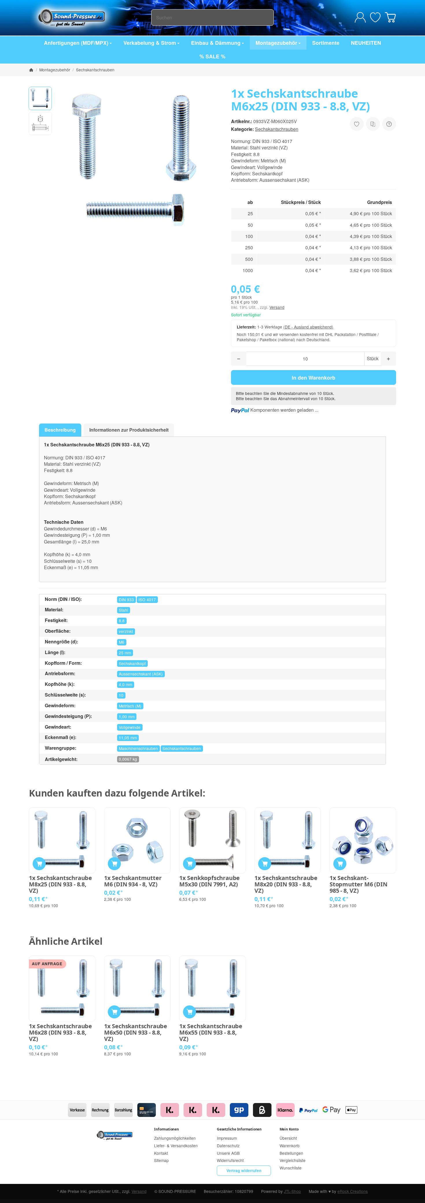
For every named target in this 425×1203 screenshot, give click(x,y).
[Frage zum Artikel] (389, 124)
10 (121, 695)
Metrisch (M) (130, 706)
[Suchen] (266, 17)
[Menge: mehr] (388, 359)
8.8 (122, 620)
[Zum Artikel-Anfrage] (375, 17)
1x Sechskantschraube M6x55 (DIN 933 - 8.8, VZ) (210, 1032)
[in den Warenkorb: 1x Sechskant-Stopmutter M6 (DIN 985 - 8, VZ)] (339, 863)
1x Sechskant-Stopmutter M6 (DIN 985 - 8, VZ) (358, 884)
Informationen (166, 1129)
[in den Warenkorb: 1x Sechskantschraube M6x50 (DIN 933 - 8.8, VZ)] (114, 1011)
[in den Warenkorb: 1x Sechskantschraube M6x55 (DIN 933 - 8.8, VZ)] (189, 1011)
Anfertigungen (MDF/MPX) (76, 42)
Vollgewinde (130, 727)
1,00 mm (126, 716)
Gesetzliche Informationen (239, 1129)
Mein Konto (289, 1129)
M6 (121, 642)
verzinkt (126, 631)
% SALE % (212, 56)
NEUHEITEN (366, 42)
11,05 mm (128, 737)
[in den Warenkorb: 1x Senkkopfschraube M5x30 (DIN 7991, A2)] (189, 863)
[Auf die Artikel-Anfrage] (357, 124)
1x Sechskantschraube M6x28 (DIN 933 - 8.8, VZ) (60, 1032)
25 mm (125, 653)
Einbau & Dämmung (216, 42)
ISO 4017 (147, 599)
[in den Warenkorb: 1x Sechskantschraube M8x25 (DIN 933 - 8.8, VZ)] (39, 863)
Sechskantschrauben (276, 129)
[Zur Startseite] (90, 17)
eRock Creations (352, 1191)
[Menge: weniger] (238, 359)
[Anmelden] (360, 17)
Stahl (123, 610)
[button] (40, 98)
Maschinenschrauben (138, 748)
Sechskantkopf (132, 663)
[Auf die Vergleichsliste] (373, 124)
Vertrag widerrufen (243, 1170)
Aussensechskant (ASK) (141, 674)
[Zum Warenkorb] (390, 17)
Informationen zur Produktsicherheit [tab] (129, 429)
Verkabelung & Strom (149, 42)
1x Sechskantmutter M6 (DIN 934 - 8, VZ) (132, 881)
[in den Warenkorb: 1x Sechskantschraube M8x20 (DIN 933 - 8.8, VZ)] (264, 863)
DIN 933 (126, 599)
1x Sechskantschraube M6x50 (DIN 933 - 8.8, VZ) (135, 1032)
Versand (276, 307)
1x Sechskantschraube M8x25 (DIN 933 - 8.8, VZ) (60, 884)
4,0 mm (125, 684)
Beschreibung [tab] (60, 429)
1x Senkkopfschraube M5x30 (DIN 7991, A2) (209, 881)
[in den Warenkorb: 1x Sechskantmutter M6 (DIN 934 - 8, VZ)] (114, 863)
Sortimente (325, 42)
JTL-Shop (292, 1191)
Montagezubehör (276, 42)
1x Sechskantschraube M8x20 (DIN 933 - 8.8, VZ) (285, 884)
